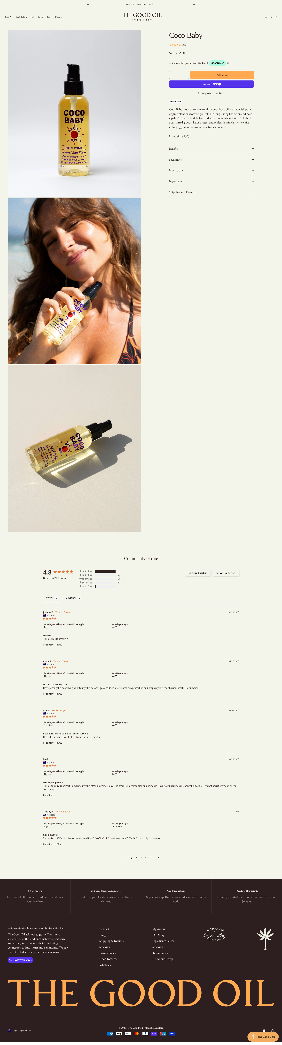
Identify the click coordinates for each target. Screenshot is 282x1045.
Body (49, 17)
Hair (32, 17)
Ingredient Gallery (163, 941)
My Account (159, 929)
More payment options (211, 93)
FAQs (102, 935)
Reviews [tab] (49, 597)
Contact (104, 929)
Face (40, 17)
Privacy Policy (107, 953)
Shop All (8, 17)
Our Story (158, 935)
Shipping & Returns (111, 941)
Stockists (104, 947)
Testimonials (160, 953)
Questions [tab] (71, 597)
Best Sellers (21, 17)
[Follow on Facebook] (264, 1030)
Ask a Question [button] (199, 572)
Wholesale (105, 965)
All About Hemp (162, 959)
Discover (59, 17)
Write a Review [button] (227, 572)
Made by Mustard (154, 1027)
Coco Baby (48, 644)
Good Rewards (108, 959)
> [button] (158, 857)
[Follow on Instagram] (272, 1030)
